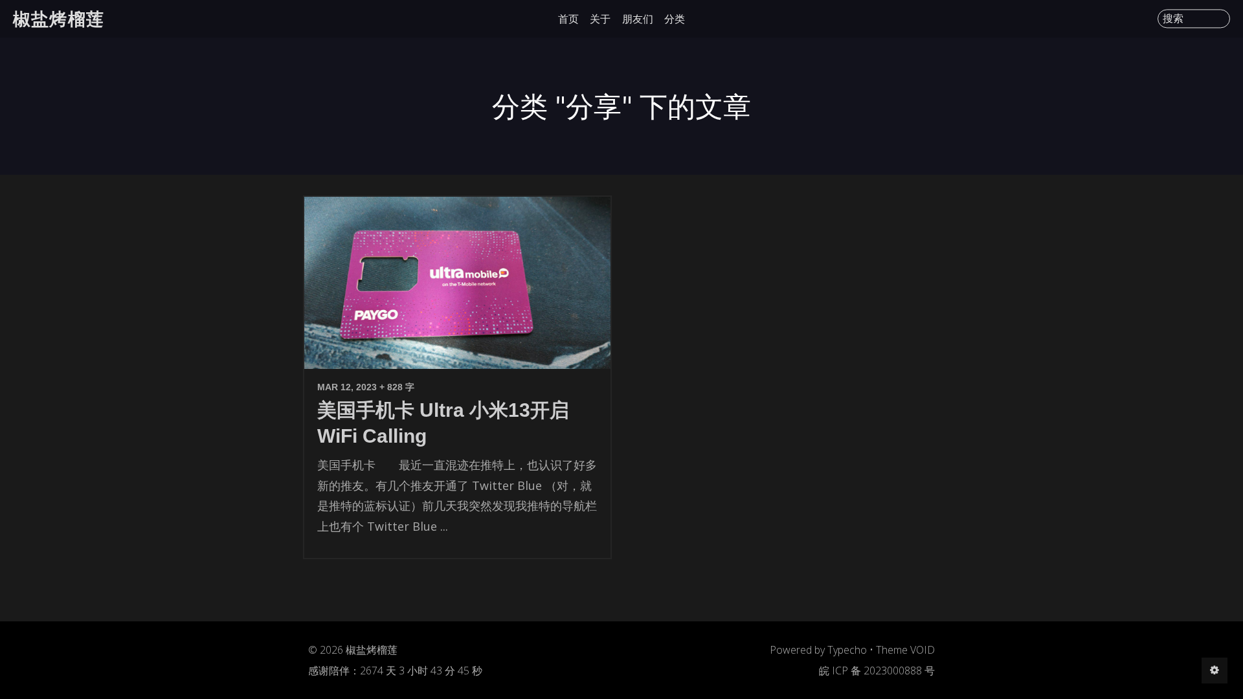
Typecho (847, 650)
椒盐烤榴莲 (58, 18)
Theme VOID (905, 650)
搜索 (1173, 19)
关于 (600, 19)
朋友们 (637, 19)
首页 (568, 19)
